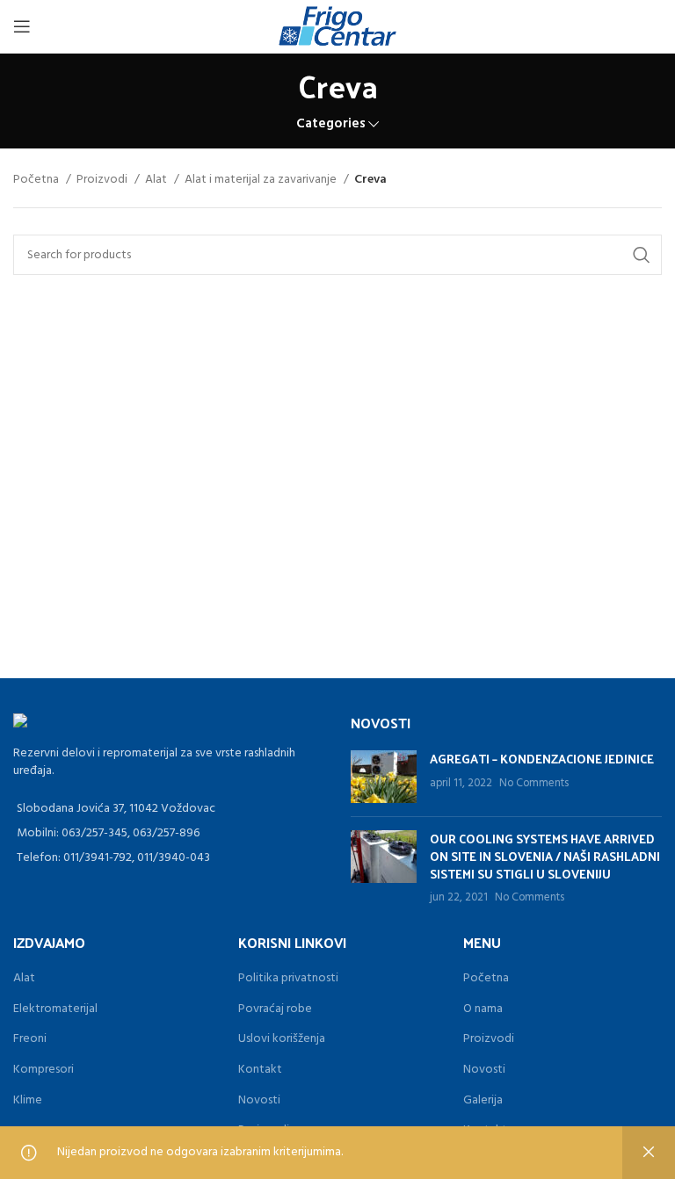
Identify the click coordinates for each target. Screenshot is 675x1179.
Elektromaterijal (55, 1009)
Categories (331, 124)
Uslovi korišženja (281, 1039)
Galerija (483, 1100)
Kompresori (43, 1070)
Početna (37, 180)
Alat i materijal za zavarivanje (262, 180)
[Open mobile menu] (22, 26)
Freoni (30, 1039)
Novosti (259, 1100)
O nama (483, 1009)
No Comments (534, 783)
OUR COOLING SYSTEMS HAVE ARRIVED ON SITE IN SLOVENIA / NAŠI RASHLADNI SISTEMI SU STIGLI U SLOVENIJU (545, 856)
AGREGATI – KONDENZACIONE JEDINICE (542, 759)
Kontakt (260, 1070)
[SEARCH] (641, 255)
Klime (27, 1100)
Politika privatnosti (288, 978)
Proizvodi (103, 180)
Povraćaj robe (275, 1009)
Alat (157, 180)
